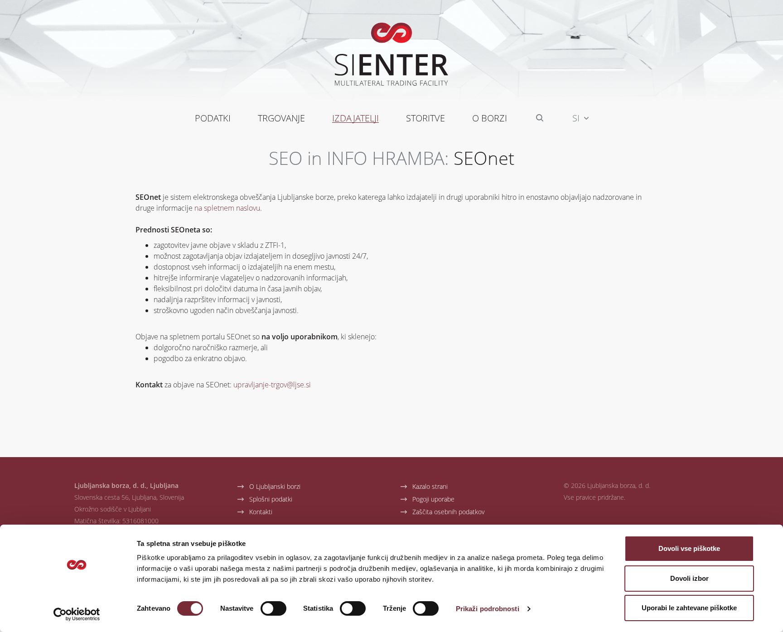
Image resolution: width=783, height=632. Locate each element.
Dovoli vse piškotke (689, 548)
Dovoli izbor (689, 578)
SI (577, 118)
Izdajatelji (355, 118)
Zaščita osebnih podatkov (448, 511)
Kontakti (260, 511)
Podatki (213, 118)
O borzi (489, 118)
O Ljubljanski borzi (274, 486)
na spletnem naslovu (227, 207)
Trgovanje (281, 118)
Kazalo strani (430, 486)
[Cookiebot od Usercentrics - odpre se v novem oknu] (76, 614)
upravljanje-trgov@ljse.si (272, 384)
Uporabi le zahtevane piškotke (689, 608)
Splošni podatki (270, 499)
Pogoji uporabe (433, 499)
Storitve (425, 118)
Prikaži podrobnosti (487, 609)
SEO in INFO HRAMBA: (359, 158)
